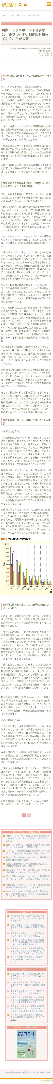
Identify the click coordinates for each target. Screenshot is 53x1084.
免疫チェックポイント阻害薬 (28, 15)
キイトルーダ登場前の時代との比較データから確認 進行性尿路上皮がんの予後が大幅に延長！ (28, 852)
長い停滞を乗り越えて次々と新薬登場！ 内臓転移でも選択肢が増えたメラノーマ (28, 959)
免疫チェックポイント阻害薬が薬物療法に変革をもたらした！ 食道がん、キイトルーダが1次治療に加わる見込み (28, 950)
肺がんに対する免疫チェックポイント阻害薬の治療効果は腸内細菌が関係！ (28, 858)
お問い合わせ (31, 1072)
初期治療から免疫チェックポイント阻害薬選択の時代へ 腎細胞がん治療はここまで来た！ (28, 886)
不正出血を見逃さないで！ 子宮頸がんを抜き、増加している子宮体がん (28, 934)
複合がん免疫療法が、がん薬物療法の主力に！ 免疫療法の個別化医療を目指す (27, 865)
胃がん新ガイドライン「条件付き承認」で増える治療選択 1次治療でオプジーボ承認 (28, 871)
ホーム (5, 15)
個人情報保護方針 (18, 1072)
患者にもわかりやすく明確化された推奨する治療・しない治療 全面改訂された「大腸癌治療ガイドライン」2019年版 (27, 893)
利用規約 (8, 1072)
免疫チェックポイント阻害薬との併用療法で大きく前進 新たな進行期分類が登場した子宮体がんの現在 (28, 838)
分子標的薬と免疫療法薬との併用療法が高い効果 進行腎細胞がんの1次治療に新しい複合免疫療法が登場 (27, 942)
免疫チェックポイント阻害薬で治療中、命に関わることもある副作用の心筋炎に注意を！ (28, 846)
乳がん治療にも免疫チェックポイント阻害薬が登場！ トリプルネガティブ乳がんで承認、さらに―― (28, 878)
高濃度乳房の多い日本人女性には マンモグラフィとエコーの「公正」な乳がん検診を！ (28, 918)
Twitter (48, 1072)
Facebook (40, 1072)
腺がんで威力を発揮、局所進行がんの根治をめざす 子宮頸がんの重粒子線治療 (28, 927)
